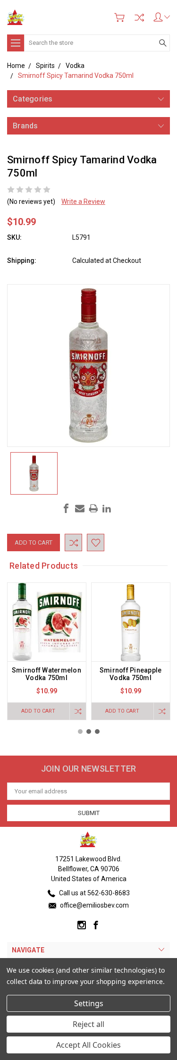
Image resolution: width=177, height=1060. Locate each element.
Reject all (88, 1024)
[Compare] (139, 17)
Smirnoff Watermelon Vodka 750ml (46, 673)
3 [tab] (97, 731)
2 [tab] (88, 731)
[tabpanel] (47, 651)
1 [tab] (80, 731)
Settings (88, 1003)
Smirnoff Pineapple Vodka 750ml (131, 673)
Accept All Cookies (88, 1045)
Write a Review (83, 201)
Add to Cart (38, 711)
